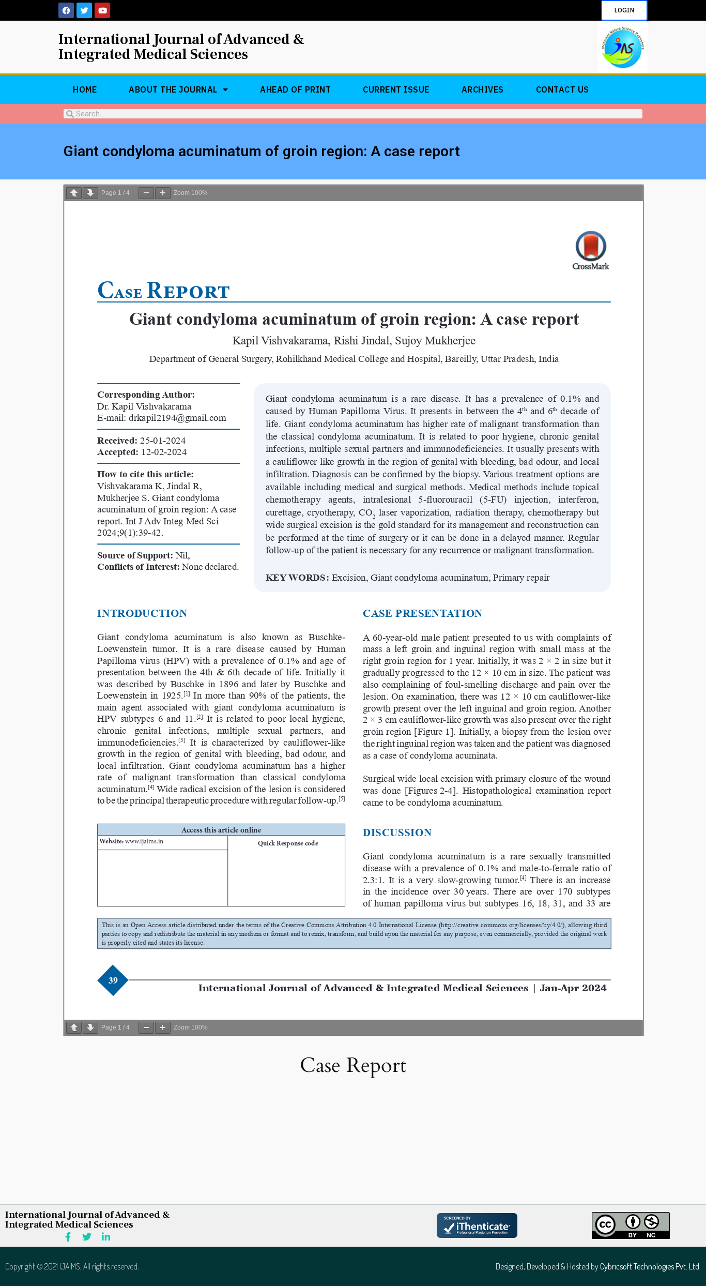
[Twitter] (84, 10)
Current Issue (396, 89)
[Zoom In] (163, 193)
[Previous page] (74, 193)
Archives (483, 89)
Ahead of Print (295, 89)
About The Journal (173, 89)
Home (85, 89)
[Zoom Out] (146, 193)
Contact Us (562, 89)
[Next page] (90, 193)
